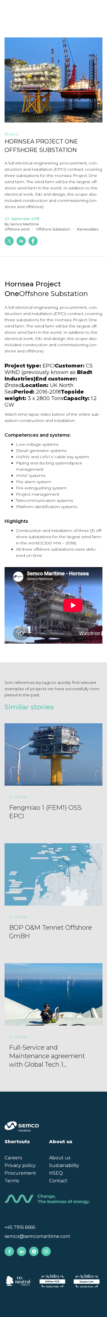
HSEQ (56, 1173)
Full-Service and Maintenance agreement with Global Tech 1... (47, 1056)
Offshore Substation (53, 229)
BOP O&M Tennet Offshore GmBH (50, 932)
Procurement (20, 1173)
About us (59, 1157)
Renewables (87, 229)
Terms (12, 1180)
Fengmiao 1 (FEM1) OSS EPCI (45, 812)
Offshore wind (17, 229)
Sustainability (64, 1165)
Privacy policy (20, 1165)
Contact (58, 1180)
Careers (13, 1157)
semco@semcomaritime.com (37, 1236)
